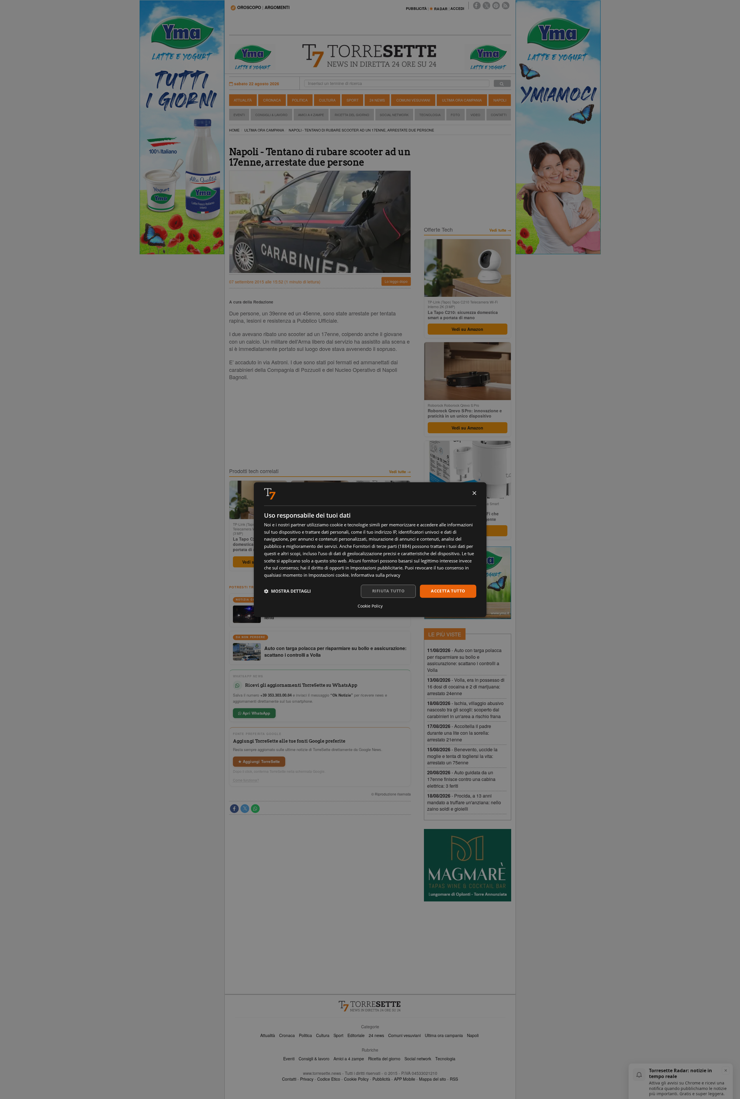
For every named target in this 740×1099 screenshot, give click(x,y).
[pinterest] (496, 5)
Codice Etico (328, 1079)
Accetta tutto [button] (448, 591)
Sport (353, 99)
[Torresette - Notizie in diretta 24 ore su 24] (370, 1006)
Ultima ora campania (444, 1035)
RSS (454, 1079)
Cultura (327, 99)
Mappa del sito (432, 1079)
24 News (377, 99)
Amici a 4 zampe (349, 1058)
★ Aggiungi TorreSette (259, 761)
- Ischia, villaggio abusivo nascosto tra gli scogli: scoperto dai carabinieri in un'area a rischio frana (465, 710)
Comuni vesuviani (404, 1035)
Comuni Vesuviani (413, 99)
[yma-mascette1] (488, 56)
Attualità (243, 99)
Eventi (239, 114)
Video (475, 114)
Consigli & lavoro (314, 1058)
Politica (300, 99)
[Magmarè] (467, 865)
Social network (417, 1058)
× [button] (474, 493)
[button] (287, 591)
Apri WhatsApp (255, 713)
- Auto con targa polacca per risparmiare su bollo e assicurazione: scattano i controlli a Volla (464, 660)
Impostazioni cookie (329, 575)
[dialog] (370, 549)
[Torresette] (370, 56)
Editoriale (356, 1035)
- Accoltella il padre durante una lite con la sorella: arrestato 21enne (459, 733)
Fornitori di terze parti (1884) (382, 546)
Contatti (499, 114)
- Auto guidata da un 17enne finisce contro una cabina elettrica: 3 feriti (461, 779)
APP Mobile (404, 1079)
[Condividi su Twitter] (244, 808)
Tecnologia (430, 114)
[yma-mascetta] (252, 56)
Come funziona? (246, 780)
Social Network (394, 114)
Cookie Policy (356, 1079)
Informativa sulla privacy (375, 575)
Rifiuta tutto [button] (388, 591)
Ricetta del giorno (352, 114)
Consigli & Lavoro (271, 114)
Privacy (306, 1079)
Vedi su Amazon (467, 329)
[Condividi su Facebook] (234, 808)
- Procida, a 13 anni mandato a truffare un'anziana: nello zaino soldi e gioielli (464, 802)
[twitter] (486, 5)
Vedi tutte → (400, 471)
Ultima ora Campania (462, 99)
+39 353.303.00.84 (276, 695)
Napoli (499, 99)
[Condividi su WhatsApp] (255, 808)
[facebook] (477, 5)
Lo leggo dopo (396, 281)
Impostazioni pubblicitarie (376, 568)
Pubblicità (381, 1079)
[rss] (505, 5)
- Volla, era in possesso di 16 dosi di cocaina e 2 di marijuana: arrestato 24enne (465, 687)
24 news (376, 1035)
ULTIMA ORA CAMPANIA (264, 129)
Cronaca (272, 99)
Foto (455, 114)
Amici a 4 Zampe (311, 114)
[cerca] (502, 83)
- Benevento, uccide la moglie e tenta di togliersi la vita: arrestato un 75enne (462, 756)
